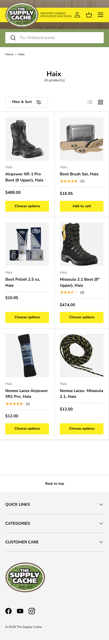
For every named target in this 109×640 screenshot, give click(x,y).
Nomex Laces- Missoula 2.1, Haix (81, 393)
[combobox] (54, 37)
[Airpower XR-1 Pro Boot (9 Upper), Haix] (27, 139)
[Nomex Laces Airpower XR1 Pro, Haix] (27, 355)
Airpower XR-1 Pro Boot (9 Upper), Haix (24, 177)
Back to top (54, 483)
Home (9, 54)
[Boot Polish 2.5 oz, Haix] (27, 244)
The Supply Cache (29, 627)
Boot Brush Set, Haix (79, 174)
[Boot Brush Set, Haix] (81, 139)
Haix (21, 54)
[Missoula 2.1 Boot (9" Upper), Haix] (81, 244)
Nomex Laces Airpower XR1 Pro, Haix (26, 393)
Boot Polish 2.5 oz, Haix (22, 282)
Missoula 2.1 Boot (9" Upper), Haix (80, 282)
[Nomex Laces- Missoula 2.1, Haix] (81, 355)
